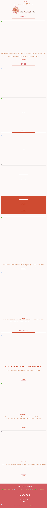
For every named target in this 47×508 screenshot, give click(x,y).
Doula (23, 131)
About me (23, 17)
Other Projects (23, 331)
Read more (23, 59)
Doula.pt (23, 462)
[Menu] (43, 2)
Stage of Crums (23, 414)
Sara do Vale (23, 4)
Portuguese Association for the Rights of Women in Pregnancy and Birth (23, 366)
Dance (23, 64)
